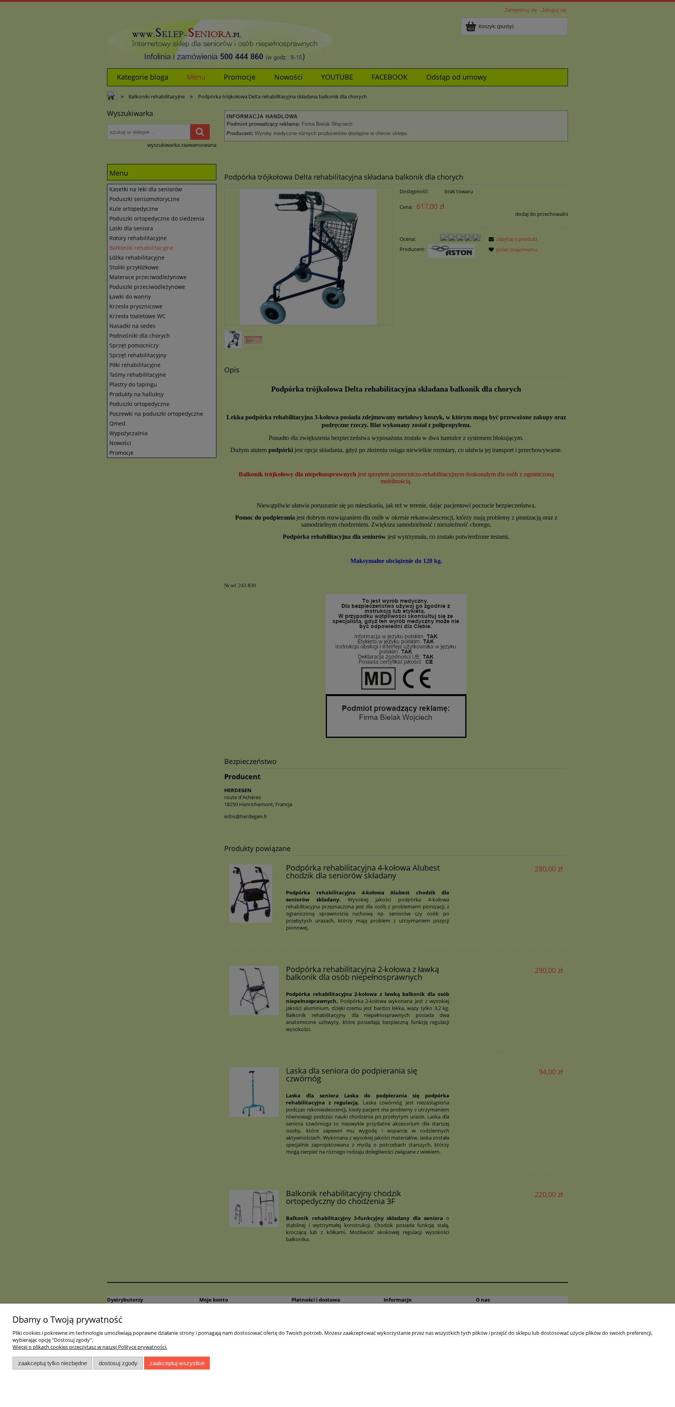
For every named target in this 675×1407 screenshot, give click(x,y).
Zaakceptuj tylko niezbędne (52, 1363)
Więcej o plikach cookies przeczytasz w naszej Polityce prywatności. (89, 1346)
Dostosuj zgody (118, 1363)
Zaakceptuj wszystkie (177, 1363)
